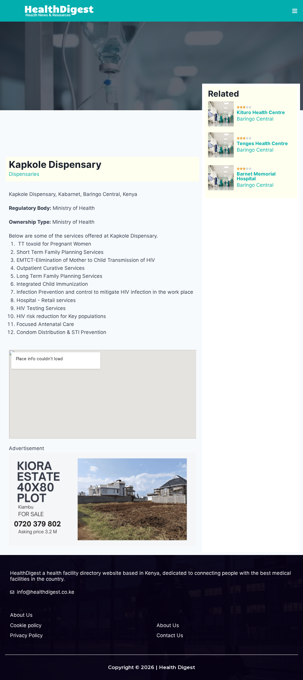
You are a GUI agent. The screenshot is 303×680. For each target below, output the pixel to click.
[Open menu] (294, 10)
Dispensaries (24, 174)
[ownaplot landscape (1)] (102, 499)
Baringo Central (255, 119)
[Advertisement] (116, 132)
